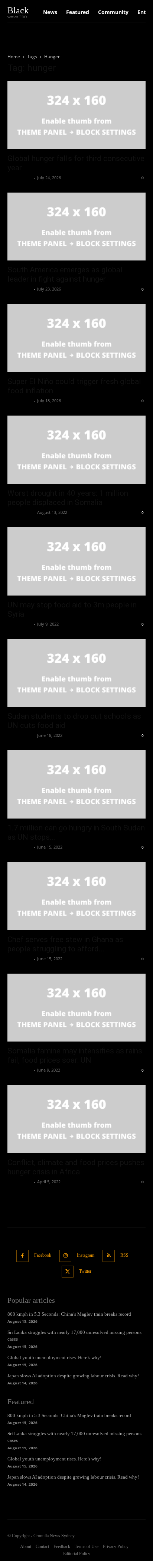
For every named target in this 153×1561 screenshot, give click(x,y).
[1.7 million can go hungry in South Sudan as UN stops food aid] (76, 784)
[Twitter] (68, 1272)
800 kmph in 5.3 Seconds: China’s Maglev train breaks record (69, 1314)
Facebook (42, 1255)
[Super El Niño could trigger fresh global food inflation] (76, 338)
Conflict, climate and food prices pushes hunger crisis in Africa (75, 1167)
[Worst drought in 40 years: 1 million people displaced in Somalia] (76, 450)
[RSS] (108, 1256)
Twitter (85, 1271)
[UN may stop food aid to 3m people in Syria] (76, 561)
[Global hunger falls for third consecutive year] (76, 115)
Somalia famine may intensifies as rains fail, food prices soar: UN (74, 1055)
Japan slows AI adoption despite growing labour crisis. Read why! (73, 1375)
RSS (124, 1255)
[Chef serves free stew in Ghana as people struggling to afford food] (76, 896)
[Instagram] (65, 1256)
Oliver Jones (19, 177)
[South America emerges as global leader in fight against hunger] (76, 227)
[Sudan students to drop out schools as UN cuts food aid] (76, 673)
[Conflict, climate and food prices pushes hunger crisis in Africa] (76, 1119)
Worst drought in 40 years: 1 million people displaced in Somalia (67, 498)
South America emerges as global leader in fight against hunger (65, 274)
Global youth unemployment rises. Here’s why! (54, 1357)
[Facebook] (22, 1256)
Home (13, 56)
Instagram (85, 1255)
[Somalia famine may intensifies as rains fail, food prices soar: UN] (76, 1008)
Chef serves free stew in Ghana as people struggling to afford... (65, 944)
